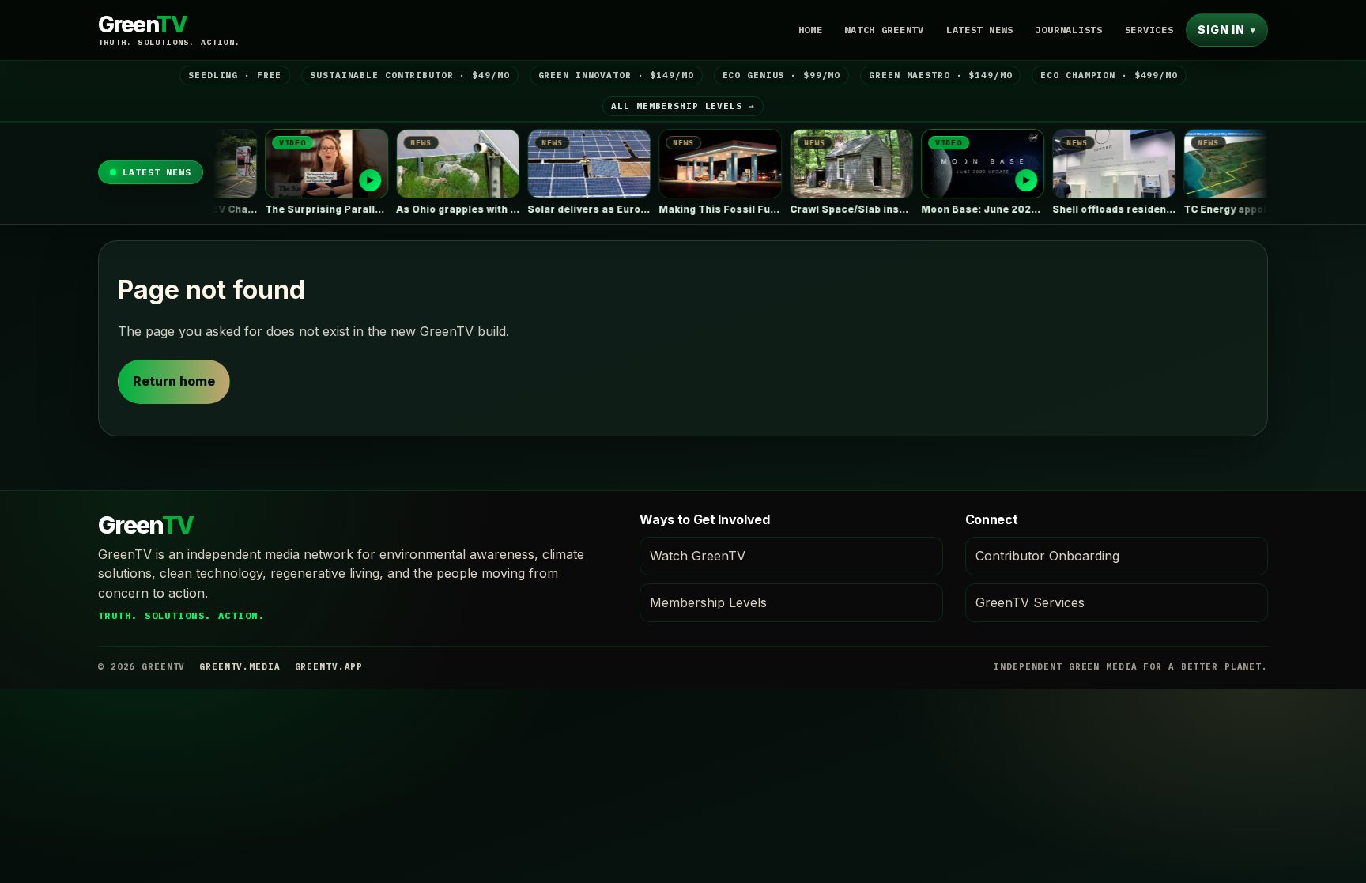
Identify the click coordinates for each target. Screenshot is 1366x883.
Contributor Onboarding (1047, 556)
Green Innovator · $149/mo (616, 75)
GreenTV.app (329, 666)
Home (810, 30)
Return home (174, 381)
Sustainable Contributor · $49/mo (409, 75)
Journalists (1069, 30)
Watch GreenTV (883, 30)
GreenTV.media (239, 666)
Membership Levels (708, 602)
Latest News (979, 30)
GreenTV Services (1030, 602)
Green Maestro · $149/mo (940, 75)
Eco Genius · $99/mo (782, 75)
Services (1149, 30)
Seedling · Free (234, 75)
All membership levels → (682, 105)
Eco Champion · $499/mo (1108, 75)
